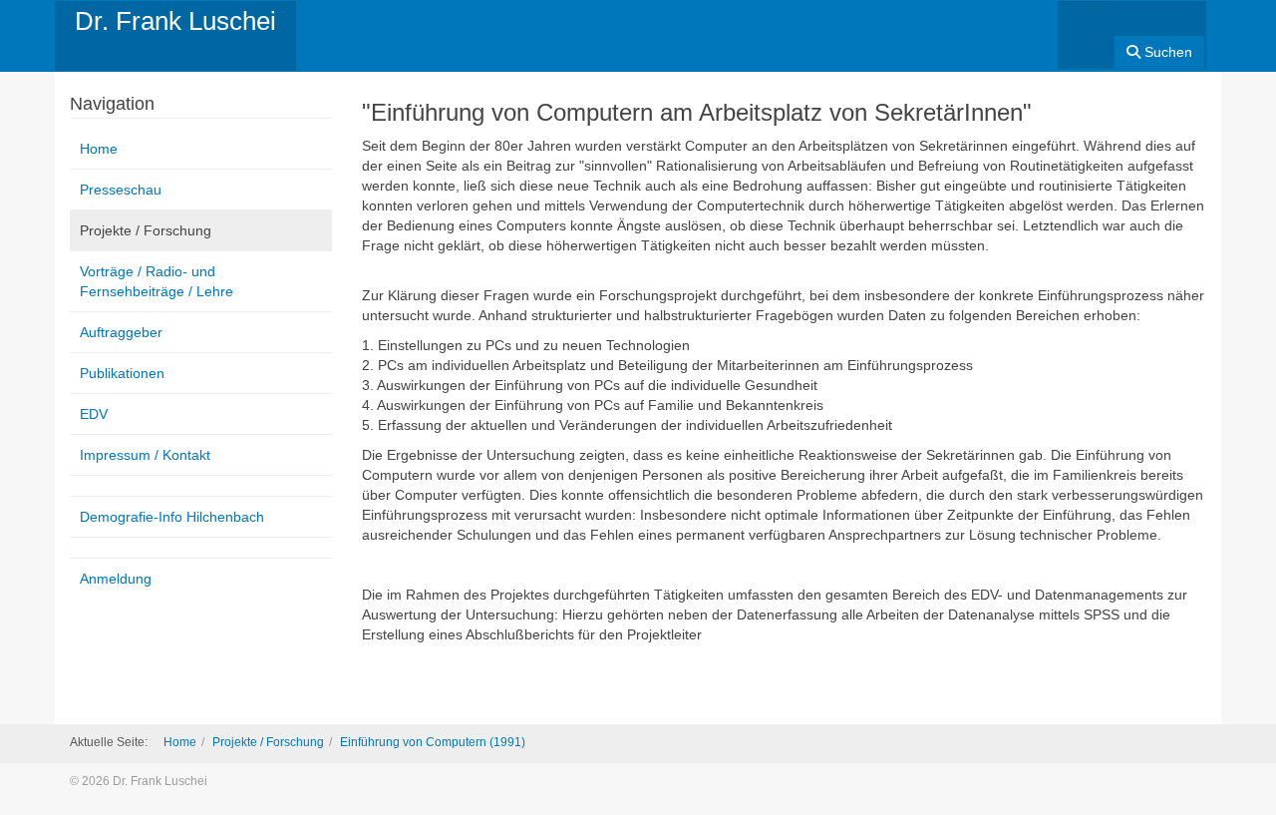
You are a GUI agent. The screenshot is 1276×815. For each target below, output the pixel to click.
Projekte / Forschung (145, 230)
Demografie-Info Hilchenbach (172, 517)
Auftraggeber (121, 332)
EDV (94, 414)
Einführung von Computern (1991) (432, 742)
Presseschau (120, 190)
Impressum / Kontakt (145, 455)
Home (99, 149)
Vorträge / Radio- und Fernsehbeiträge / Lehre (156, 281)
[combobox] (1086, 28)
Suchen (1166, 52)
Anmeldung (116, 579)
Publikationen (122, 373)
